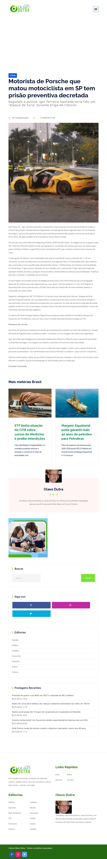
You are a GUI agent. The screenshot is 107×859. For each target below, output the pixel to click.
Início (57, 775)
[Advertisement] (53, 37)
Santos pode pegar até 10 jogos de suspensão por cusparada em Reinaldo (46, 712)
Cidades (15, 651)
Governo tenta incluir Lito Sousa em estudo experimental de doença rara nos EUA (50, 720)
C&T (10, 818)
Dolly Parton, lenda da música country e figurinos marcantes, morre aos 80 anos (49, 728)
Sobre (69, 775)
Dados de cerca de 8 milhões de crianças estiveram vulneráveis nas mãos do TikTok (51, 704)
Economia (16, 656)
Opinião (15, 640)
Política (15, 645)
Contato (70, 780)
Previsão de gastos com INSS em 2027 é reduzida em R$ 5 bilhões (43, 695)
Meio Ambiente (14, 813)
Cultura (15, 672)
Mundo (33, 808)
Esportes (16, 661)
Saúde (32, 824)
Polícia (15, 667)
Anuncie (58, 780)
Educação (34, 813)
